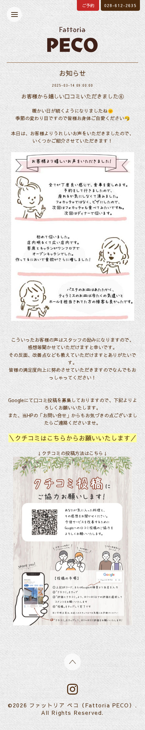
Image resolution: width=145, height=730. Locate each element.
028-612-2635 (120, 5)
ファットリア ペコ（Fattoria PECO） (82, 705)
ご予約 (88, 5)
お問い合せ (54, 415)
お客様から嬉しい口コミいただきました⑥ (72, 96)
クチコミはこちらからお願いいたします (72, 437)
